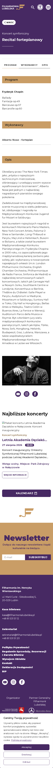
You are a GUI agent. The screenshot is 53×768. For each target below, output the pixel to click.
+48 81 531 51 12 (10, 618)
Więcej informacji (15, 475)
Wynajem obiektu (13, 659)
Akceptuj (26, 747)
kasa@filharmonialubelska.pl (18, 615)
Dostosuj (26, 754)
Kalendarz (24, 493)
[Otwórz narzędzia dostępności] (40, 7)
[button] (48, 7)
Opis (45, 65)
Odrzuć (26, 762)
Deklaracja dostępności (17, 667)
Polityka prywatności (21, 740)
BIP (4, 671)
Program (10, 65)
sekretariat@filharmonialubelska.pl (22, 635)
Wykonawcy (29, 65)
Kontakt (7, 663)
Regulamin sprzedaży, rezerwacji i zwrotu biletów (24, 653)
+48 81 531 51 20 (11, 638)
